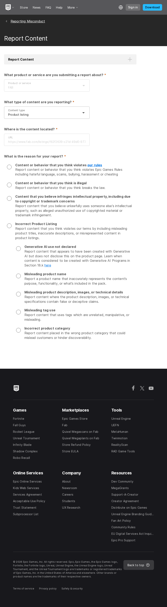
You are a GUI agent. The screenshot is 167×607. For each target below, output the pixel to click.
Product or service (19, 83)
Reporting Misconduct (28, 21)
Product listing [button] (18, 114)
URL (10, 137)
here (47, 265)
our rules (94, 165)
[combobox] (42, 87)
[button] (70, 59)
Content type (16, 110)
